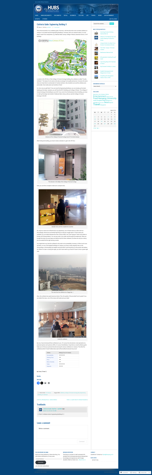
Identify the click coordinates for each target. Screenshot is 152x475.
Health (94, 100)
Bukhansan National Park (106, 52)
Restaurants (101, 102)
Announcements (46, 15)
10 (95, 119)
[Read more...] (82, 459)
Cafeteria (62, 392)
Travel (93, 15)
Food (95, 98)
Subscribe (40, 462)
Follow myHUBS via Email (41, 452)
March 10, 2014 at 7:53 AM (49, 410)
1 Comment (56, 27)
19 (101, 121)
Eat (78, 392)
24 (95, 123)
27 (104, 123)
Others (44, 19)
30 (114, 123)
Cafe (100, 94)
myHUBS (76, 9)
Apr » (98, 128)
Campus (103, 94)
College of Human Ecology (71, 392)
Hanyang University (107, 98)
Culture (81, 15)
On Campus (57, 15)
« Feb (94, 128)
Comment (82, 441)
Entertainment (109, 15)
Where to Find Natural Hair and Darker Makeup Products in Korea (108, 38)
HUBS (36, 15)
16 (114, 119)
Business (73, 15)
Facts (107, 96)
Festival (111, 96)
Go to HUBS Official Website (41, 2)
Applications (95, 94)
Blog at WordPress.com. (110, 472)
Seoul (66, 15)
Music (110, 100)
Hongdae (99, 100)
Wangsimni (103, 105)
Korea (107, 100)
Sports (37, 19)
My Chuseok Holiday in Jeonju (108, 66)
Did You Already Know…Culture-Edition (47, 399)
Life (87, 15)
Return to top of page (41, 472)
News (100, 15)
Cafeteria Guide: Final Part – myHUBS (52, 408)
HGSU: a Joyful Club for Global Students (77, 399)
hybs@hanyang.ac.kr (108, 454)
